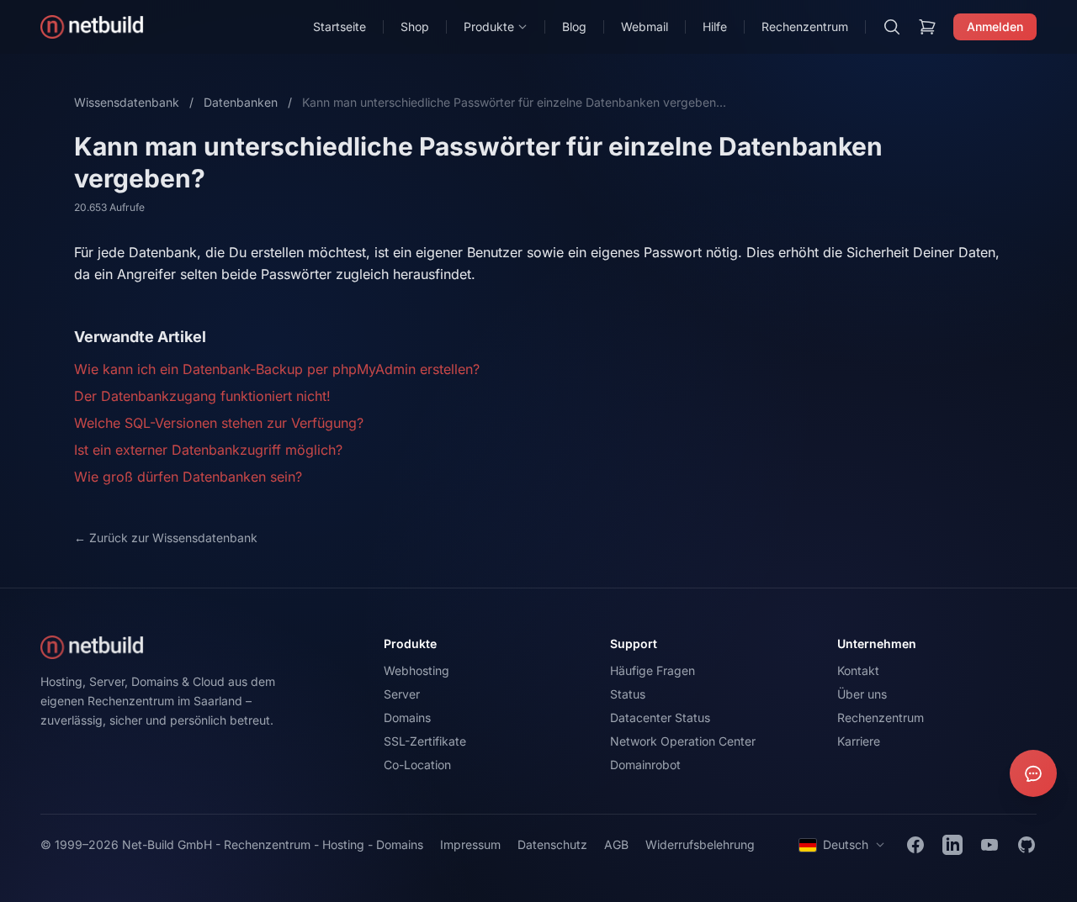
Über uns (862, 694)
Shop (415, 26)
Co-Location (417, 764)
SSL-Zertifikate (425, 741)
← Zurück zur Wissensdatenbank (165, 537)
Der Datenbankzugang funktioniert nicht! (202, 396)
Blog (574, 26)
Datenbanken (241, 102)
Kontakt (858, 670)
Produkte (489, 26)
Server (402, 694)
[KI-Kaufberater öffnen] (1033, 773)
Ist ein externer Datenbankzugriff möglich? (208, 449)
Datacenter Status (660, 717)
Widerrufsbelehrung (700, 844)
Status (627, 694)
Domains (407, 717)
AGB (616, 844)
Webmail (644, 26)
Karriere (858, 741)
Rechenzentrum (804, 26)
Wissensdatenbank (126, 102)
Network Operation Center (683, 741)
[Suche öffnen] (892, 27)
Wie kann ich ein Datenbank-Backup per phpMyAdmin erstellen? (277, 369)
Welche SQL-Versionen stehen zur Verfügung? (218, 422)
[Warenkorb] (927, 27)
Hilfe (715, 26)
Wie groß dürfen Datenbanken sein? (188, 476)
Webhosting (416, 670)
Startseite (339, 26)
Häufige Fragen (652, 670)
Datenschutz (552, 844)
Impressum (470, 844)
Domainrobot (645, 764)
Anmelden (995, 26)
